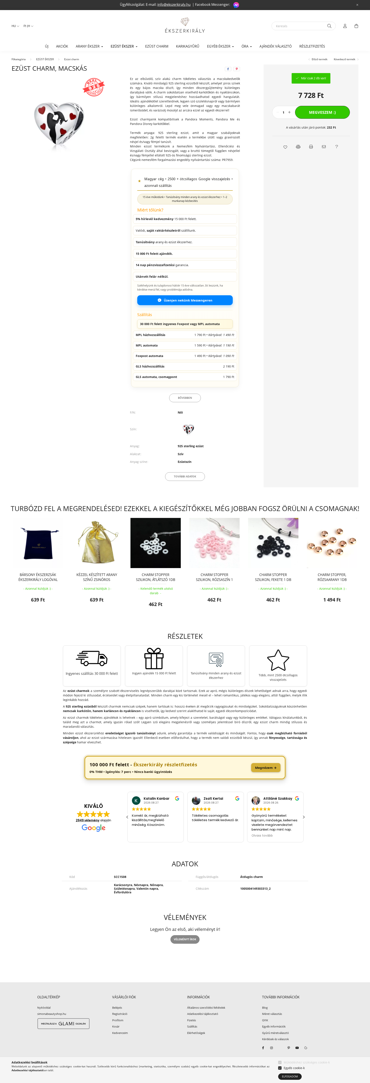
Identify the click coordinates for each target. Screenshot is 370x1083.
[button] (285, 146)
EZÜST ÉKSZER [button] (123, 46)
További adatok (185, 476)
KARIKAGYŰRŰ (187, 46)
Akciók (62, 46)
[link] (185, 767)
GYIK (265, 1020)
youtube (297, 1048)
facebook (263, 1048)
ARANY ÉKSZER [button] (88, 46)
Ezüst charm (71, 59)
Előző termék (319, 59)
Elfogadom (290, 1076)
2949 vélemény (87, 820)
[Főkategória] (19, 59)
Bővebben (185, 398)
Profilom (117, 1020)
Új (46, 46)
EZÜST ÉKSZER (45, 59)
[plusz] (289, 112)
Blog (265, 1008)
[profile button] (345, 26)
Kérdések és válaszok (275, 1039)
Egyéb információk (274, 1026)
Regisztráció (119, 1014)
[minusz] (278, 112)
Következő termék (345, 59)
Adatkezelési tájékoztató (202, 1014)
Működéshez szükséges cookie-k (307, 1062)
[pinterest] (236, 69)
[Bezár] (357, 5)
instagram (271, 1048)
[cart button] (356, 26)
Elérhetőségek (196, 1033)
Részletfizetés (312, 46)
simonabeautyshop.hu (51, 1014)
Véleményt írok (185, 939)
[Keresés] (329, 26)
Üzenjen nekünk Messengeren (188, 300)
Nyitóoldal (44, 1008)
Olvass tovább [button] (262, 836)
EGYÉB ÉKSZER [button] (219, 46)
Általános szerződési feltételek (206, 1008)
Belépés (117, 1008)
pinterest (288, 1048)
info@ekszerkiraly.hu (174, 4)
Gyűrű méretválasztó (275, 1033)
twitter (280, 1048)
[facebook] (228, 69)
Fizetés (191, 1020)
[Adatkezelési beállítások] (305, 1048)
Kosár (115, 1026)
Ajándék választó (276, 46)
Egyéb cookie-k (294, 1068)
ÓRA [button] (245, 46)
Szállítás (192, 1026)
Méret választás (272, 1014)
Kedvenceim (120, 1033)
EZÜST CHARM (156, 46)
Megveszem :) (322, 112)
